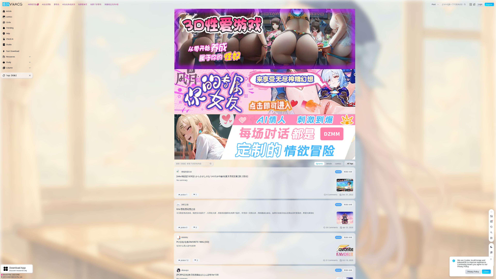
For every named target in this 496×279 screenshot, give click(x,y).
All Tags (350, 163)
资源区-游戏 (348, 204)
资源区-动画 (348, 172)
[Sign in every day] (491, 221)
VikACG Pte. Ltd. (16, 277)
